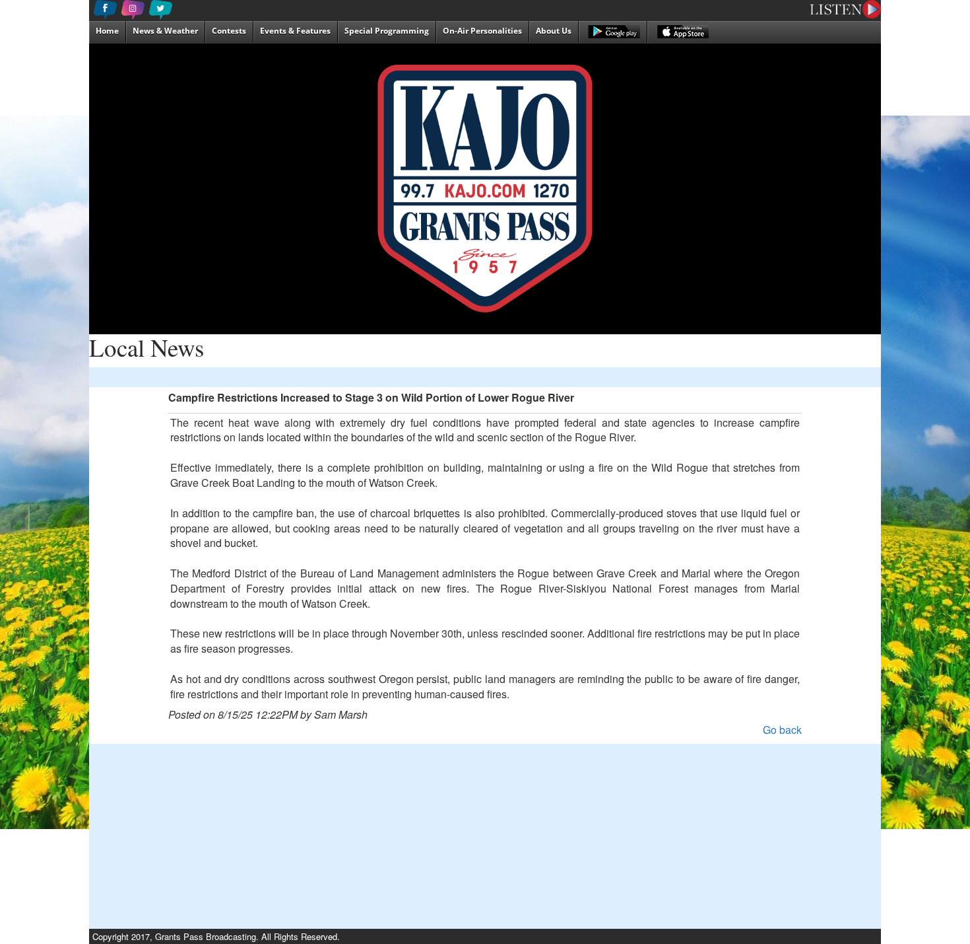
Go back (782, 729)
